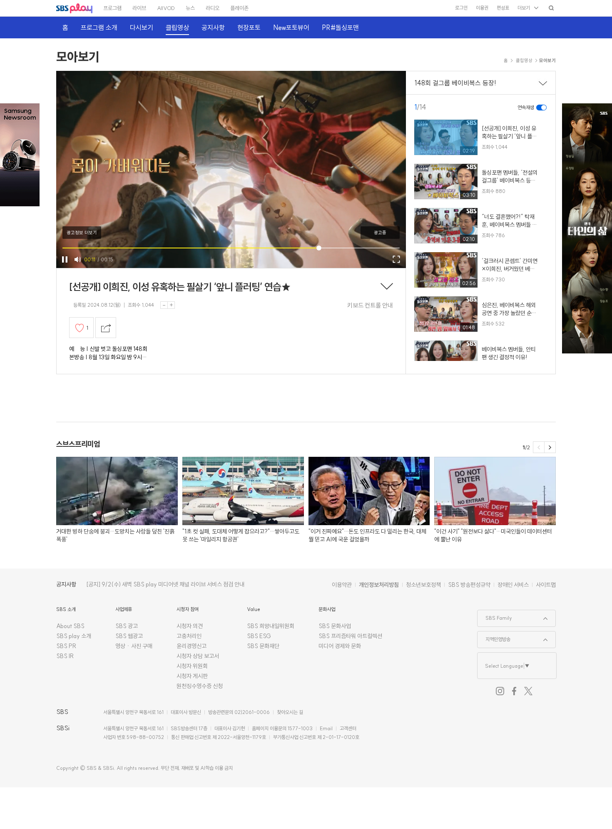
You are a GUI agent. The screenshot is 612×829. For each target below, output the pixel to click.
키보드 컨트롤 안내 (370, 305)
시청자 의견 (190, 626)
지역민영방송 (494, 636)
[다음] (550, 447)
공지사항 (66, 584)
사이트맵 (546, 585)
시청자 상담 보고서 (198, 656)
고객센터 (348, 728)
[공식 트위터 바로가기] (528, 691)
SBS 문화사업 (334, 626)
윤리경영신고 (191, 646)
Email (326, 728)
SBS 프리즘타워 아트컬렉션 (350, 636)
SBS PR (66, 646)
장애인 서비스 (513, 585)
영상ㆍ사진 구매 (133, 646)
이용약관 (342, 585)
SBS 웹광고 (129, 636)
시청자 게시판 (192, 676)
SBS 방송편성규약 (469, 585)
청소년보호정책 (423, 585)
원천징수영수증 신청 (200, 686)
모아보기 (78, 57)
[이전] (539, 447)
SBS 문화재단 (263, 646)
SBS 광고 (126, 626)
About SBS (70, 626)
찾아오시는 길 (290, 712)
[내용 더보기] (387, 287)
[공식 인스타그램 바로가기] (500, 691)
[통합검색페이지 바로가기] (551, 7)
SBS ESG (259, 636)
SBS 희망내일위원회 (270, 626)
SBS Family (495, 615)
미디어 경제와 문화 (339, 646)
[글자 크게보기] (171, 305)
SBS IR (65, 656)
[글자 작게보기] (164, 305)
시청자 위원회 (192, 666)
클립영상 (524, 60)
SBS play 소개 (73, 636)
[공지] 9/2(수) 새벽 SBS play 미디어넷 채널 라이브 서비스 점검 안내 (165, 584)
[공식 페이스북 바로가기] (514, 691)
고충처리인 (189, 636)
